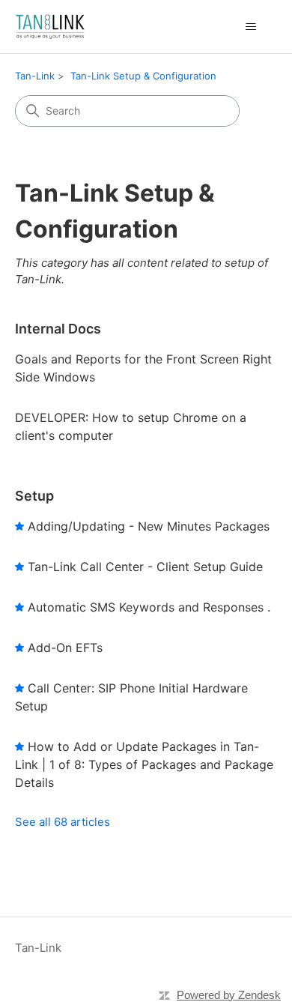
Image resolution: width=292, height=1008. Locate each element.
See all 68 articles (62, 822)
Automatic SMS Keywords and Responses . (149, 607)
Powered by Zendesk (229, 995)
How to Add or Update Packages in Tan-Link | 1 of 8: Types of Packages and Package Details (144, 764)
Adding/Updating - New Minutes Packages (149, 526)
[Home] (50, 26)
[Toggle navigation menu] (251, 27)
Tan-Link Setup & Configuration (143, 76)
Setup (34, 496)
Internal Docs (58, 328)
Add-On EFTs (65, 647)
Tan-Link (35, 76)
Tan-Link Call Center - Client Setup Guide (145, 566)
